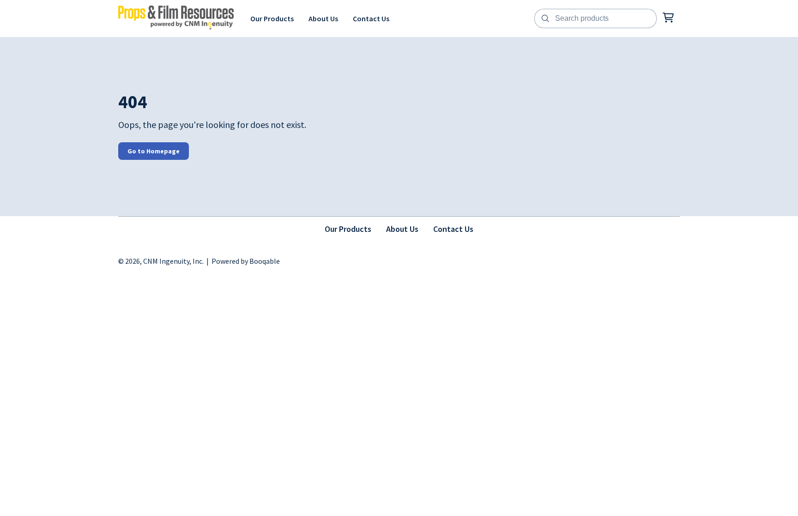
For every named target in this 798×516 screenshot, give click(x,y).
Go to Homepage (153, 151)
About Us (402, 229)
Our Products (348, 229)
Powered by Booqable (246, 261)
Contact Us (453, 229)
